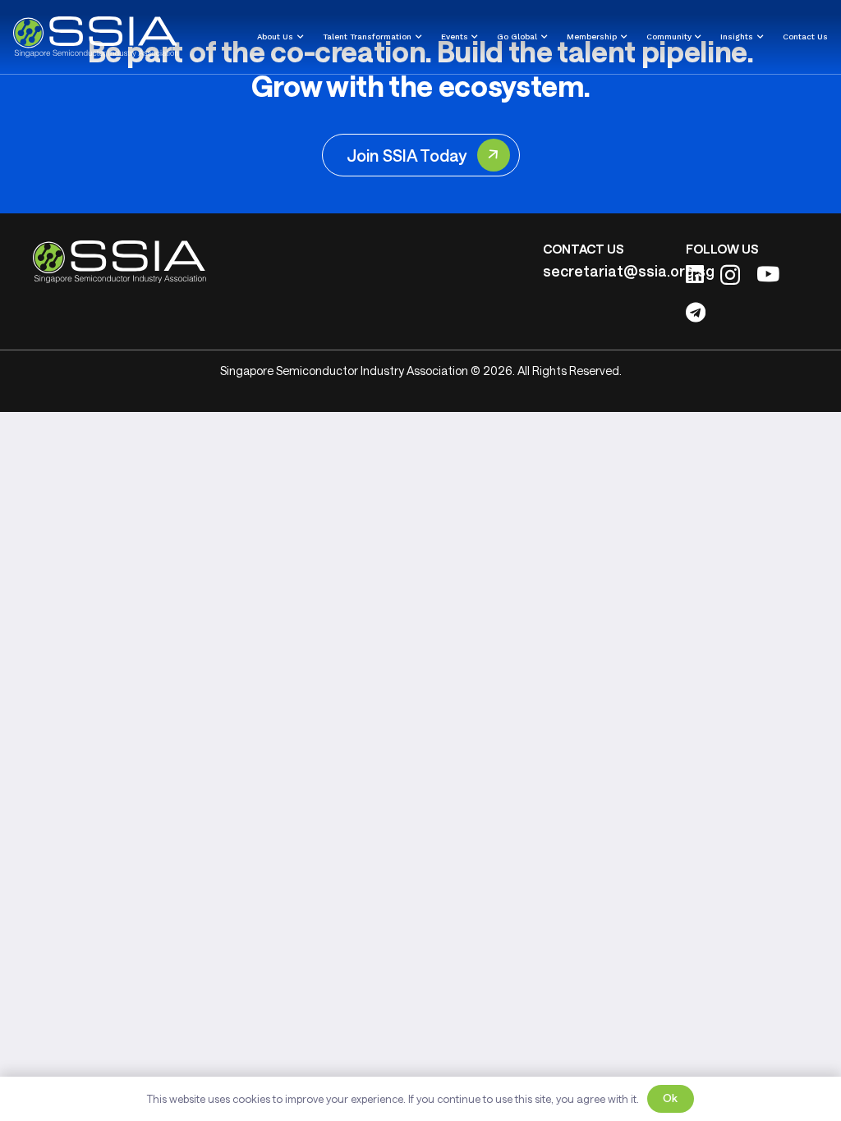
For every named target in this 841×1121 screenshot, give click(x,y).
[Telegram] (695, 312)
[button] (298, 36)
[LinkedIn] (695, 273)
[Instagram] (730, 274)
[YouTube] (767, 273)
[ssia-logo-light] (95, 36)
